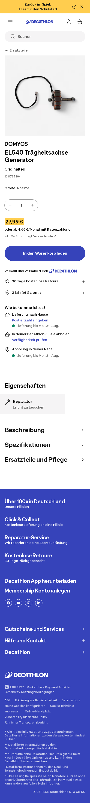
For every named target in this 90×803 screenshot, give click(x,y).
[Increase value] (32, 205)
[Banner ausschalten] (74, 6)
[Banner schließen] (81, 6)
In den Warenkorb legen (45, 253)
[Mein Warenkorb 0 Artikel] (79, 21)
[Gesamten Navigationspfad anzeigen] (6, 50)
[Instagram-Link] (28, 603)
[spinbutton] (21, 205)
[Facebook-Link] (8, 603)
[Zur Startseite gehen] (39, 22)
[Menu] (10, 21)
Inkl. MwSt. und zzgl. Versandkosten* (30, 236)
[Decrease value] (10, 205)
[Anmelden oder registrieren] (68, 21)
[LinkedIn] (38, 603)
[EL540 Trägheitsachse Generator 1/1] (45, 95)
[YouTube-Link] (18, 603)
